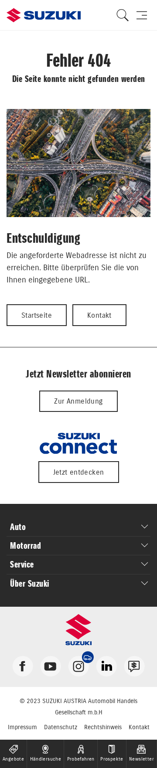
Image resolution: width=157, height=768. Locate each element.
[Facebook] (22, 665)
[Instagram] (78, 665)
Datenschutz (60, 727)
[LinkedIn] (106, 665)
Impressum (22, 727)
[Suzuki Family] (134, 665)
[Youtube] (50, 665)
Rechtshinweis (103, 727)
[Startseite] (44, 15)
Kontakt (99, 315)
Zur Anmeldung (78, 401)
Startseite (36, 315)
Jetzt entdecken (78, 472)
